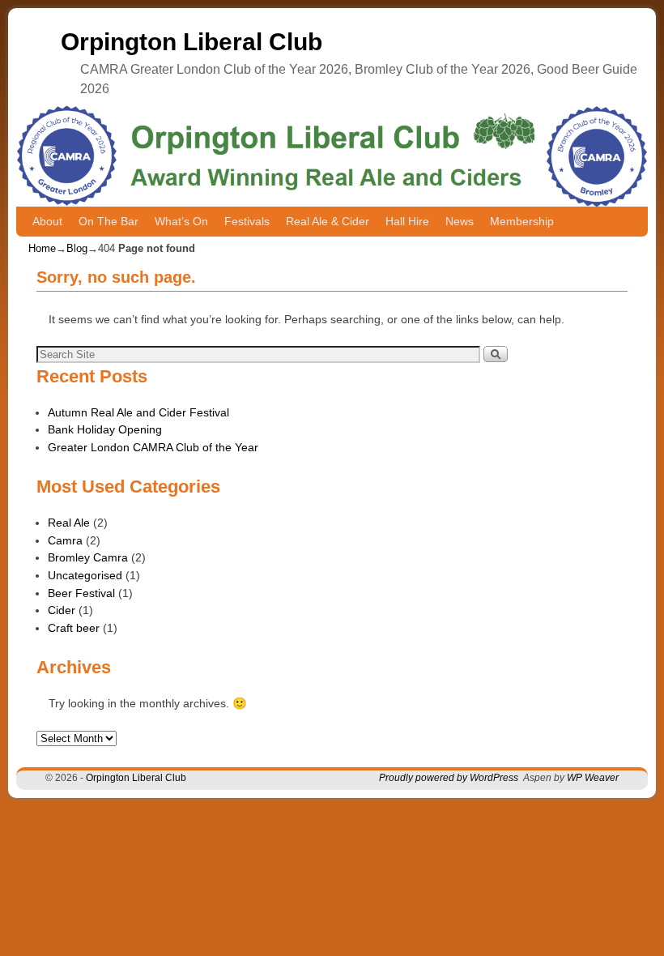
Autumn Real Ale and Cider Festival (138, 412)
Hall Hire (407, 221)
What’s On (181, 221)
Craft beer (74, 627)
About (47, 221)
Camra (65, 540)
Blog (76, 248)
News (459, 221)
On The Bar (108, 221)
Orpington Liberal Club (191, 41)
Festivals (247, 221)
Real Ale (69, 522)
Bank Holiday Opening (105, 429)
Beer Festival (81, 593)
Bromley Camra (88, 557)
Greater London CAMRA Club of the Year (153, 447)
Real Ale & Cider (327, 221)
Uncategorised (85, 575)
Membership (522, 221)
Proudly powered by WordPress (448, 777)
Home (42, 248)
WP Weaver (593, 777)
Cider (61, 610)
